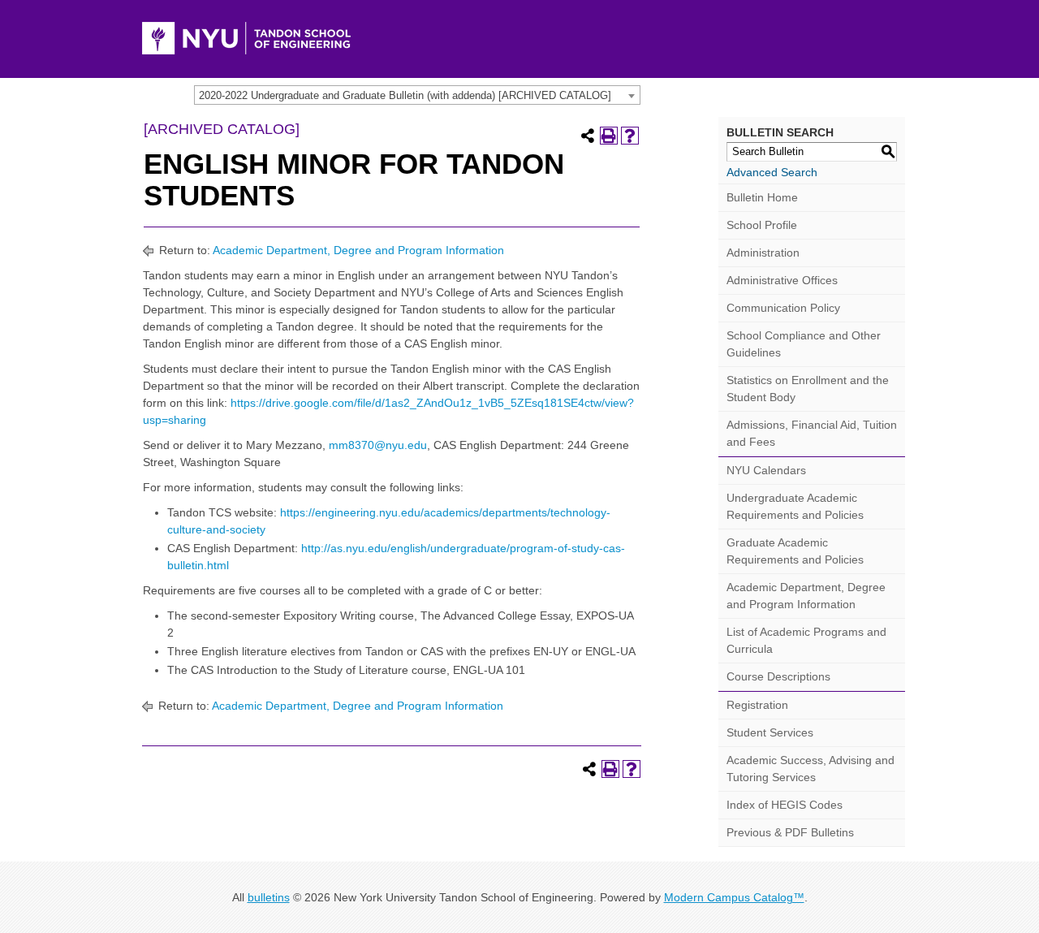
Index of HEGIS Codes (784, 804)
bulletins (269, 897)
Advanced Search (771, 172)
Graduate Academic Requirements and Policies (795, 551)
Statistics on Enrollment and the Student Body (807, 389)
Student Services (769, 732)
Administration (763, 252)
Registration (757, 704)
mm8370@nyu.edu (378, 444)
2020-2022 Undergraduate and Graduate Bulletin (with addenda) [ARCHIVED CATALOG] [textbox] (405, 95)
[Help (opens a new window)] (630, 136)
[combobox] (417, 95)
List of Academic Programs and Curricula (806, 640)
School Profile (761, 224)
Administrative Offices (782, 280)
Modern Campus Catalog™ (734, 897)
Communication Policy (783, 307)
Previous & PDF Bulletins (790, 832)
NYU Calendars (766, 470)
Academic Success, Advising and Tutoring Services (810, 769)
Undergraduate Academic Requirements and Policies (795, 506)
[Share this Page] (588, 136)
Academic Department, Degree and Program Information (358, 250)
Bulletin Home (762, 197)
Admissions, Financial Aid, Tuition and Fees (811, 433)
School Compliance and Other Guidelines (803, 344)
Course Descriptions (778, 676)
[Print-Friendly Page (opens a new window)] (609, 136)
